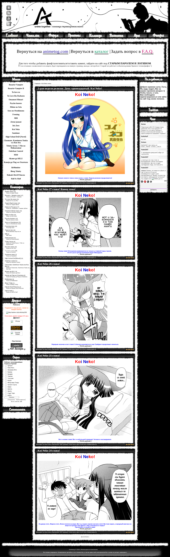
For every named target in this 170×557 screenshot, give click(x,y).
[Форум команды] (53, 37)
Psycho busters (10, 218)
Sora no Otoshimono (11, 222)
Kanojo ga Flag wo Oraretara (16, 162)
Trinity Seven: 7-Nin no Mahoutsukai (15, 146)
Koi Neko (16, 129)
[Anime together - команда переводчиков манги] (11, 37)
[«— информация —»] (16, 348)
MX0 (16, 155)
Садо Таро (11, 393)
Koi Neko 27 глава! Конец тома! (57, 189)
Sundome (16, 133)
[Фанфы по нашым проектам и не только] (158, 37)
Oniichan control (10, 261)
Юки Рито (11, 368)
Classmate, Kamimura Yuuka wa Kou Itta (16, 141)
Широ (9, 387)
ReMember (15, 168)
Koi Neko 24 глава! (49, 450)
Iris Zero (15, 126)
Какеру (10, 372)
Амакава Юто (12, 370)
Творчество (9, 230)
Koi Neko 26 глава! (49, 263)
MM (6, 234)
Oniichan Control (16, 151)
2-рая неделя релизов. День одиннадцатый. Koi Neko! (70, 88)
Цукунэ (10, 365)
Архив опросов (20, 399)
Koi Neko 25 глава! (49, 355)
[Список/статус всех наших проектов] (74, 37)
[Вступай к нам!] (116, 37)
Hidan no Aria (9, 214)
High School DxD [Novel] (16, 137)
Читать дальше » (86, 179)
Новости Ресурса (11, 207)
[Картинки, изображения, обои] (137, 37)
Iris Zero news (9, 247)
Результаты (11, 399)
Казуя (9, 380)
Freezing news (9, 226)
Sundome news (10, 254)
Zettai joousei (15, 122)
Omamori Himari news (12, 211)
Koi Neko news (10, 250)
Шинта (10, 389)
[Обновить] (142, 181)
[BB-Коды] (148, 181)
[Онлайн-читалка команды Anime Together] (32, 37)
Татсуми (10, 378)
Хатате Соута (12, 384)
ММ (16, 118)
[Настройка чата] (151, 181)
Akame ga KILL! (16, 159)
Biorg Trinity (16, 171)
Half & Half (16, 179)
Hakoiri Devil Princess (16, 175)
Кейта (9, 395)
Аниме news (9, 191)
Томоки (10, 376)
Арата (10, 391)
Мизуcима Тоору (13, 382)
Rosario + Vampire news (13, 195)
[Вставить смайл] (145, 181)
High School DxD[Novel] (12, 258)
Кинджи (10, 374)
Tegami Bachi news (11, 203)
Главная (37, 83)
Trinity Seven (9, 241)
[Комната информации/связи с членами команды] (95, 37)
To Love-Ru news (10, 199)
